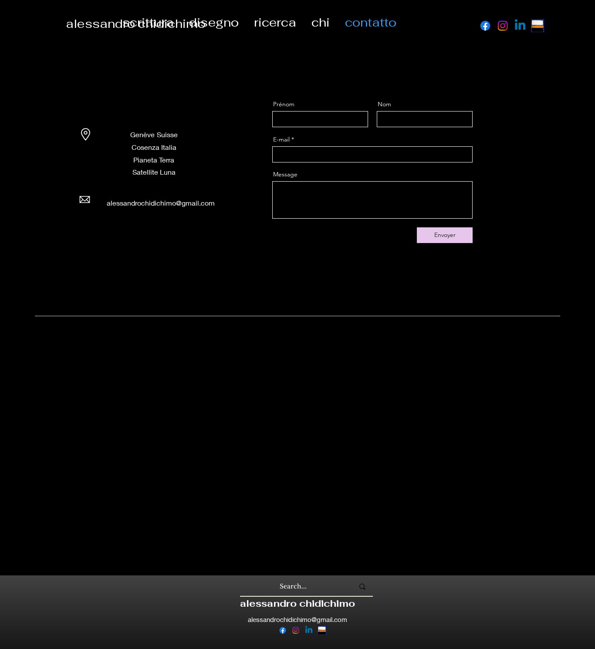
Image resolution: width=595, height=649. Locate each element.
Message (285, 174)
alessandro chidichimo (297, 603)
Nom (384, 104)
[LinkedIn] (140, 230)
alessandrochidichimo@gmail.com (297, 619)
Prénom (283, 104)
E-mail (281, 139)
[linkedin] (520, 25)
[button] (213, 22)
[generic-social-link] (537, 25)
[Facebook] (485, 25)
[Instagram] (502, 25)
